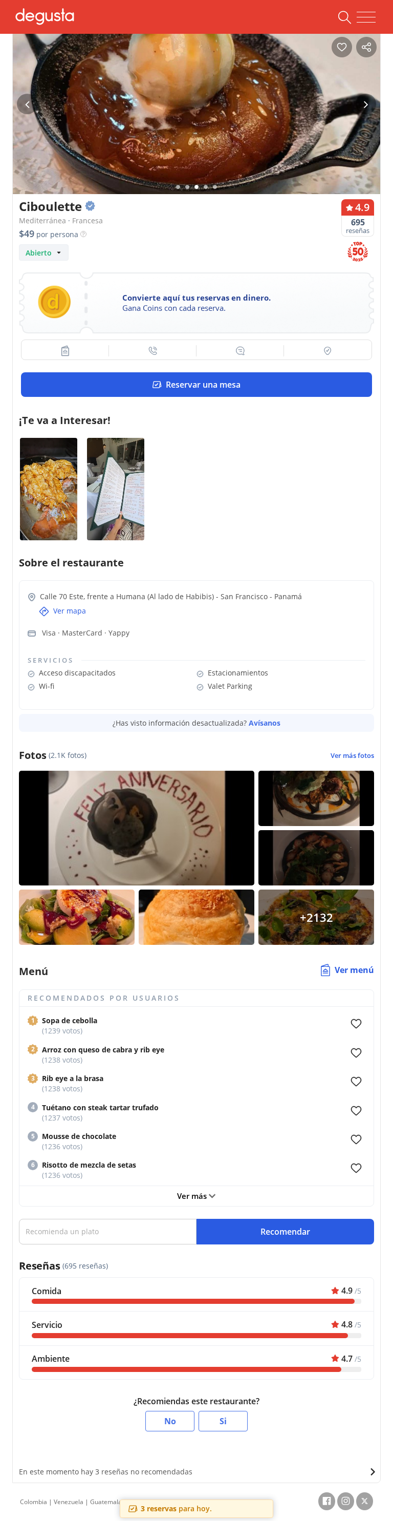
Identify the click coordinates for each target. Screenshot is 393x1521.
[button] (65, 350)
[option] (196, 125)
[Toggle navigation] (366, 17)
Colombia (33, 1501)
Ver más (193, 1196)
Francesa (87, 220)
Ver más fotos (352, 755)
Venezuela (68, 1501)
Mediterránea (42, 220)
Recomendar (285, 1231)
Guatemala (106, 1501)
